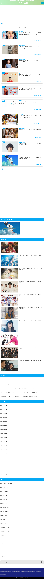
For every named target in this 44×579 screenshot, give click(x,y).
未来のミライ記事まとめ (16, 571)
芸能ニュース (5, 548)
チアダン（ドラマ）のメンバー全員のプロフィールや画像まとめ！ (30, 295)
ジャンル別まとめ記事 (6, 511)
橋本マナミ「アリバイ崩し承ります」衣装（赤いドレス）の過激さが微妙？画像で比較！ (30, 33)
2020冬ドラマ (5, 499)
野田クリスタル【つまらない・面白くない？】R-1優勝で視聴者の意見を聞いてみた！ (20, 396)
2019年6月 (4, 441)
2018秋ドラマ (5, 487)
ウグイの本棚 (22, 3)
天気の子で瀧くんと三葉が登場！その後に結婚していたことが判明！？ (30, 256)
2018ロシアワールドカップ (8, 483)
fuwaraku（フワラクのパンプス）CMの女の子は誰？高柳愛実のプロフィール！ (18, 388)
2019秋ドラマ (5, 495)
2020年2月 (4, 409)
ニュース (4, 523)
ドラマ (3, 519)
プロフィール (23, 571)
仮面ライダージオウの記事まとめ (5, 571)
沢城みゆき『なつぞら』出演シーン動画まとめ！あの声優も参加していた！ (29, 61)
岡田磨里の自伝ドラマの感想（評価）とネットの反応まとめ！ (30, 103)
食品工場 (4, 556)
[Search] (42, 562)
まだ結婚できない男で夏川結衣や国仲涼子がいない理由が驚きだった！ (30, 282)
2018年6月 (4, 470)
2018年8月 (4, 462)
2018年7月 (4, 466)
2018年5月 (4, 474)
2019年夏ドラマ (5, 491)
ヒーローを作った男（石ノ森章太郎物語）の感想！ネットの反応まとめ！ (30, 116)
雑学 (3, 552)
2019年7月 (4, 437)
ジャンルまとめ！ (6, 507)
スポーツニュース (6, 515)
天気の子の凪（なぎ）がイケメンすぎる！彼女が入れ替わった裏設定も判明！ (30, 308)
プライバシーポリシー (31, 571)
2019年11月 (4, 421)
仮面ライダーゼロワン (6, 531)
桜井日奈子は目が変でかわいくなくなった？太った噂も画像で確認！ (30, 321)
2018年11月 (4, 449)
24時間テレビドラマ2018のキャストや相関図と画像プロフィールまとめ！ (30, 130)
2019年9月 (4, 429)
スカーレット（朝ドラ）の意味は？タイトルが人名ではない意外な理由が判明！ (30, 75)
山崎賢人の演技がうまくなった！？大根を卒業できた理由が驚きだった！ (30, 144)
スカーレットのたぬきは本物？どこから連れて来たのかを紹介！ (30, 47)
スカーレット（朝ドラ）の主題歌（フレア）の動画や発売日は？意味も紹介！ (30, 89)
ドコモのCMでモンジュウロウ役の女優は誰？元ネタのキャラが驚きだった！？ (30, 243)
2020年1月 (4, 413)
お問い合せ (38, 571)
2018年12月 (4, 445)
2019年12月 (4, 417)
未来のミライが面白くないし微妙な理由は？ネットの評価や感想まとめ (30, 158)
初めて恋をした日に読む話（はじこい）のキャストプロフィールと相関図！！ (30, 334)
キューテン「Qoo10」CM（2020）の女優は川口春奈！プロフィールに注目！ (18, 384)
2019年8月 (4, 433)
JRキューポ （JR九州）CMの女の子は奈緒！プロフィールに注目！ (16, 380)
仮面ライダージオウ (6, 527)
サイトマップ (3, 574)
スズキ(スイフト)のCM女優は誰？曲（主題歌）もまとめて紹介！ (30, 360)
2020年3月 (4, 405)
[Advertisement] (22, 13)
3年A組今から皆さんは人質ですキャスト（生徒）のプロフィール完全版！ (30, 348)
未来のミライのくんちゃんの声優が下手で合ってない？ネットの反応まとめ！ (30, 269)
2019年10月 (4, 425)
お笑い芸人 (4, 503)
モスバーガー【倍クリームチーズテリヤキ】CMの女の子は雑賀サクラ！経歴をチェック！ (20, 392)
